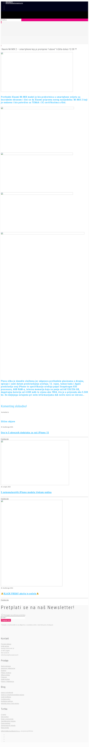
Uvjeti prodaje (5, 679)
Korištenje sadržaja (7, 701)
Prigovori (4, 677)
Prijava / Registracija (7, 681)
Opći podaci (5, 717)
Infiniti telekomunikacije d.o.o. (10, 731)
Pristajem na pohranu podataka (14, 615)
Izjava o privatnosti (7, 693)
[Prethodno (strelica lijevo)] (4, 373)
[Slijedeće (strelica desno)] (85, 373)
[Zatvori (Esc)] (86, 2)
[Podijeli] (81, 2)
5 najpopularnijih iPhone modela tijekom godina (26, 492)
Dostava (3, 671)
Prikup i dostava (6, 673)
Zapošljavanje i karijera (8, 721)
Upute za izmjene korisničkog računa (12, 695)
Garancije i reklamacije (8, 668)
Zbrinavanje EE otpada (8, 725)
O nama (3, 715)
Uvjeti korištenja (6, 697)
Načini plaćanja (6, 666)
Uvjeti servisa (5, 646)
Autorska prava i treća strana (10, 703)
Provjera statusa (6, 644)
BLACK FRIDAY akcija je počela (20, 593)
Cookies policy (5, 699)
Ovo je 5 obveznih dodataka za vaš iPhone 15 (25, 432)
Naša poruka (5, 728)
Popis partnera (5, 723)
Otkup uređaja (5, 675)
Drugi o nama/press (7, 719)
